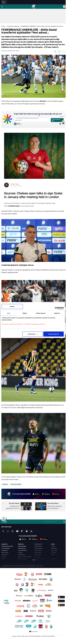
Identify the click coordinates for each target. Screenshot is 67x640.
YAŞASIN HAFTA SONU (40, 559)
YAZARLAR (4, 554)
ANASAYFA (4, 544)
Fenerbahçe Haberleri (13, 26)
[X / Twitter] (8, 531)
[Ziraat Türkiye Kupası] (64, 6)
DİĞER (52, 554)
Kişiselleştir (31, 334)
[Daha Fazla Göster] (64, 51)
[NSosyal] (26, 531)
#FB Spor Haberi (16, 484)
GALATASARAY (22, 546)
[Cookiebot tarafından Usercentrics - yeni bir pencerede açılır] (56, 308)
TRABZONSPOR (22, 550)
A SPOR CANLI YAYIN (7, 546)
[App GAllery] (56, 494)
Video (53, 544)
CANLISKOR (3, 2)
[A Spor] (33, 6)
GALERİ (3, 556)
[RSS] (31, 531)
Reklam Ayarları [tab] (41, 313)
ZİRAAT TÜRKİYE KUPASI (25, 556)
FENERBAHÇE (22, 548)
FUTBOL (20, 552)
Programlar (38, 544)
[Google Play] (46, 494)
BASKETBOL (21, 554)
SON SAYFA (37, 556)
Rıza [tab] (8, 313)
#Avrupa (5, 484)
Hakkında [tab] (57, 313)
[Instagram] (12, 531)
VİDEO (3, 559)
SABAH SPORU (38, 546)
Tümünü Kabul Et (53, 334)
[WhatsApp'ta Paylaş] (59, 51)
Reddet (12, 306)
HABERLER (4, 550)
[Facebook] (3, 531)
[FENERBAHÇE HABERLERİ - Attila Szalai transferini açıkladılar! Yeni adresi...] (33, 76)
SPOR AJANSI (38, 550)
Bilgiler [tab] (25, 313)
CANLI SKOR (4, 552)
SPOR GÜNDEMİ (39, 548)
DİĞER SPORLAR (22, 559)
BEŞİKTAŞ (20, 544)
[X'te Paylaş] (55, 51)
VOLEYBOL (54, 552)
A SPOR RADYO (5, 548)
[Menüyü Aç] (2, 6)
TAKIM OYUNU (38, 554)
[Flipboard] (22, 531)
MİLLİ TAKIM (54, 550)
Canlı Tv (53, 559)
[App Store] (36, 494)
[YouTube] (17, 531)
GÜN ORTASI (38, 552)
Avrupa (43, 101)
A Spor (3, 26)
